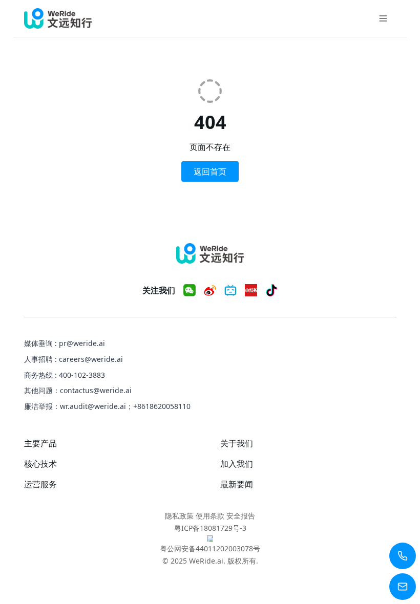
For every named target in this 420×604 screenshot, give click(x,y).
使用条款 (210, 516)
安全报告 (240, 516)
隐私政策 (179, 516)
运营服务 (40, 484)
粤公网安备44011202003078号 (210, 548)
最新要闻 (236, 484)
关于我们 (236, 443)
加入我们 (236, 463)
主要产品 (40, 443)
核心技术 (40, 463)
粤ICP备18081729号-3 (210, 528)
